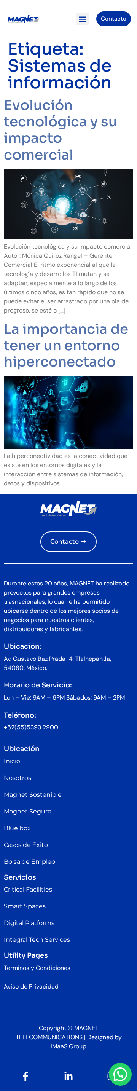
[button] (82, 19)
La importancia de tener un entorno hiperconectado (66, 345)
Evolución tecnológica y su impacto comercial (60, 130)
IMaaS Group (68, 1046)
